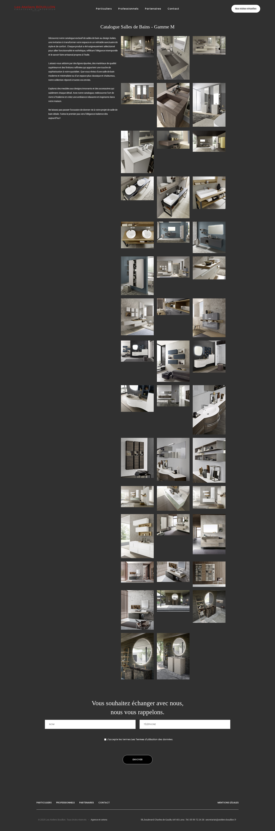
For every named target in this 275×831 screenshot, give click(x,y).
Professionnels (128, 8)
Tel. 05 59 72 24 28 (194, 819)
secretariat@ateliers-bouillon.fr (221, 819)
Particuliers (104, 8)
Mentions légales (228, 802)
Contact (173, 8)
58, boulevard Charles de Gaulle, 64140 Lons (162, 819)
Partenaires (153, 8)
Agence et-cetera (99, 819)
